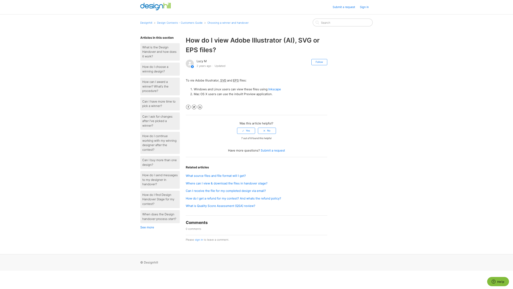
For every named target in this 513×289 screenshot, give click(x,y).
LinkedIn (199, 107)
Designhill (146, 22)
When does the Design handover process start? (159, 216)
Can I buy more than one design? (159, 162)
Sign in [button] (364, 7)
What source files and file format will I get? (216, 176)
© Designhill (149, 262)
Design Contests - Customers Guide (180, 22)
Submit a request (344, 7)
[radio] (246, 131)
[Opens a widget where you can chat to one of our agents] (498, 282)
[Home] (155, 9)
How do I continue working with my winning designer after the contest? (159, 143)
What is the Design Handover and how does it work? (159, 51)
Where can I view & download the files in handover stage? (227, 183)
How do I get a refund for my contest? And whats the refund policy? (233, 198)
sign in (199, 239)
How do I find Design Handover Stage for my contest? (158, 199)
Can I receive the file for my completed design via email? (226, 191)
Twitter (194, 107)
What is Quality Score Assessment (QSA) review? (220, 206)
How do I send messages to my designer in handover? (160, 179)
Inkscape (274, 89)
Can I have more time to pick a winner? (159, 104)
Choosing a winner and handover (228, 22)
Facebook (188, 107)
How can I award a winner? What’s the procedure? (155, 86)
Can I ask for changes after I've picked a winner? (157, 121)
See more (147, 227)
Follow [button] (319, 61)
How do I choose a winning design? (155, 69)
